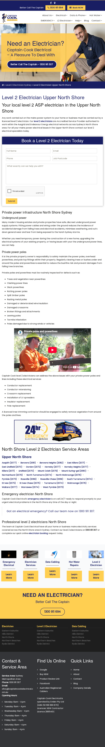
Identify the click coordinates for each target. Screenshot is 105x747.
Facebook (45, 683)
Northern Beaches (11, 640)
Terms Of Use (26, 737)
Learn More (9, 576)
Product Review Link (50, 678)
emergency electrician (39, 498)
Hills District (8, 633)
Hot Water (94, 15)
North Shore (8, 637)
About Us (47, 15)
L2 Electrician (64, 20)
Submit (11, 201)
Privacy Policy (10, 737)
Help (77, 20)
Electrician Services (30, 563)
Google (43, 669)
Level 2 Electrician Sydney (19, 85)
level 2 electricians (43, 121)
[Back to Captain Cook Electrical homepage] (10, 18)
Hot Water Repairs (74, 563)
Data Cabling (52, 562)
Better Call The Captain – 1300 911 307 (32, 64)
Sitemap (62, 737)
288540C (50, 711)
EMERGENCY (47, 20)
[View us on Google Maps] (54, 2)
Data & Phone (77, 15)
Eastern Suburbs (10, 630)
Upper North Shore (17, 456)
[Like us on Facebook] (50, 2)
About (76, 674)
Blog (86, 20)
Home (76, 669)
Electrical (61, 15)
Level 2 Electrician (96, 563)
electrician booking (38, 533)
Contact (95, 20)
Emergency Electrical (9, 563)
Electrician (8, 626)
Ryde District (8, 643)
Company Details (82, 687)
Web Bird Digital (73, 742)
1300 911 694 (52, 612)
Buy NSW (44, 674)
